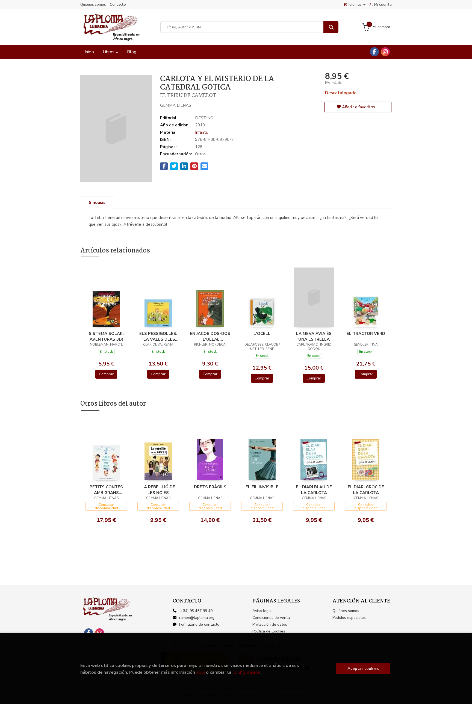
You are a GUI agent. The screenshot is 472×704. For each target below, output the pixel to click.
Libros (109, 52)
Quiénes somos (93, 4)
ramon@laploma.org (196, 617)
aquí (200, 672)
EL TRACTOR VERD (366, 333)
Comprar (106, 374)
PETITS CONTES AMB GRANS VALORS (106, 489)
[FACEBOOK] (374, 51)
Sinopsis (97, 202)
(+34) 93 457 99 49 (196, 610)
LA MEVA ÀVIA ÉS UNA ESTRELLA (314, 336)
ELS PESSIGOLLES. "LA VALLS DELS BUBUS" (158, 336)
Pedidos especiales (349, 617)
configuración (246, 672)
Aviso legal (262, 610)
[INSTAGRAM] (385, 51)
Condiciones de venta (271, 617)
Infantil (201, 132)
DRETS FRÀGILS (210, 487)
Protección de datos (269, 624)
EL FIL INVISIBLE (262, 487)
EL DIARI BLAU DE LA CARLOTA (314, 489)
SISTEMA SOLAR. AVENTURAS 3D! (106, 336)
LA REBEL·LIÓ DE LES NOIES (158, 489)
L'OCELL (261, 333)
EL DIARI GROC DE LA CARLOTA (366, 489)
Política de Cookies (268, 631)
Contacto (118, 4)
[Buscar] (330, 27)
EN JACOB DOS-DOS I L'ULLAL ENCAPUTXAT (210, 336)
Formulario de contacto (199, 624)
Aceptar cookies (363, 668)
